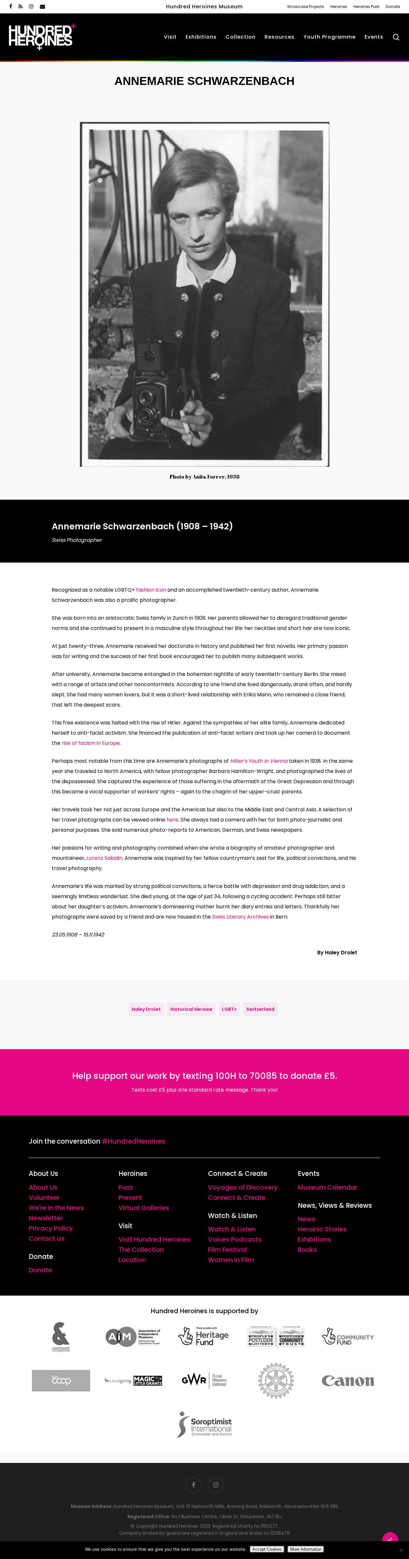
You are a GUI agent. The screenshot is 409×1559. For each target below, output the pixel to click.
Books (307, 1249)
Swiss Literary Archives (240, 916)
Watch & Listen (232, 1229)
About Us (43, 1187)
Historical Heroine (191, 1009)
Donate (40, 1270)
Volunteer (44, 1197)
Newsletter (46, 1218)
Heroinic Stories (322, 1229)
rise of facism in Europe (91, 743)
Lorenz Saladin (104, 858)
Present (130, 1197)
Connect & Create (237, 1197)
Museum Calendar (327, 1187)
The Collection (141, 1249)
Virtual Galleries (144, 1207)
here (172, 819)
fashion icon (151, 590)
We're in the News (56, 1207)
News (306, 1219)
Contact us (47, 1238)
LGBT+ (229, 1009)
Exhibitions (314, 1239)
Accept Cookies (267, 1549)
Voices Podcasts (234, 1239)
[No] (401, 1550)
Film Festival (227, 1249)
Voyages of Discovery (243, 1187)
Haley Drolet (146, 1009)
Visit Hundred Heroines (154, 1239)
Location (132, 1259)
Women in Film (231, 1259)
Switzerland (260, 1009)
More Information (305, 1549)
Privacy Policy (51, 1228)
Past (126, 1187)
